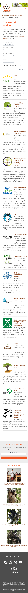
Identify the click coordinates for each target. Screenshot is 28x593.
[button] (25, 1)
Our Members (19, 15)
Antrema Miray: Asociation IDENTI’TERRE (18, 104)
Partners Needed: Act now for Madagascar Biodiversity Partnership (14, 546)
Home (4, 15)
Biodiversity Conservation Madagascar (18, 274)
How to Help (10, 15)
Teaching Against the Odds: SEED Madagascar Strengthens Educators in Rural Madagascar (14, 484)
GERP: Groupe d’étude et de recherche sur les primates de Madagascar (19, 414)
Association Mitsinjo (20, 256)
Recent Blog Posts (14, 465)
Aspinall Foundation (20, 234)
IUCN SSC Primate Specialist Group (13, 583)
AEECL (16, 214)
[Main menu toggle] (25, 8)
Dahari (16, 343)
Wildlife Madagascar (20, 187)
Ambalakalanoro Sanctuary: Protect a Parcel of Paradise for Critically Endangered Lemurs (14, 505)
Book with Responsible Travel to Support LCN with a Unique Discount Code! (14, 525)
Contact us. (22, 583)
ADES (15, 76)
